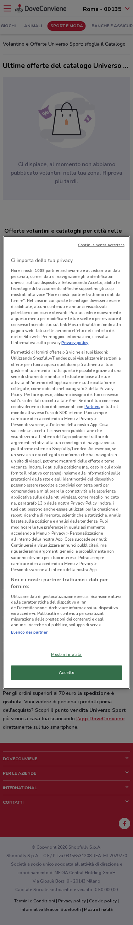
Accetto (66, 672)
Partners (92, 406)
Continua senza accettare (101, 245)
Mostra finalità (66, 654)
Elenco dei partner (29, 632)
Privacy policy (74, 342)
